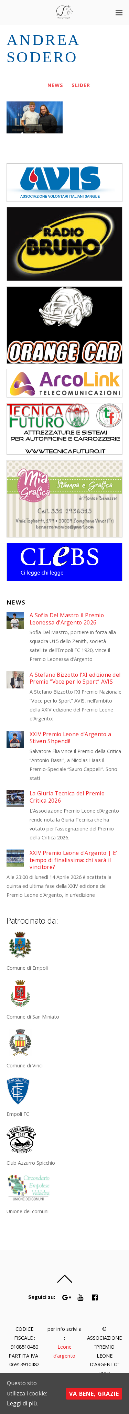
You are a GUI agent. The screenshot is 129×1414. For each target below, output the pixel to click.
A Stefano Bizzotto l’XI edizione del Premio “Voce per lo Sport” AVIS (75, 678)
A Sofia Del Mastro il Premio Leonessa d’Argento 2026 (67, 619)
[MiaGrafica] (65, 535)
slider (81, 85)
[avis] (65, 200)
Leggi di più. (22, 1403)
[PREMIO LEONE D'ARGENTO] (64, 15)
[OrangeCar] (65, 362)
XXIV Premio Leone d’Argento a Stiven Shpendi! (70, 738)
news (55, 85)
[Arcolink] (65, 395)
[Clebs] (65, 579)
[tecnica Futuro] (65, 452)
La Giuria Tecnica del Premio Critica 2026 (67, 797)
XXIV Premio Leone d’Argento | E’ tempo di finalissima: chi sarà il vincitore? (73, 860)
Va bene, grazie (94, 1393)
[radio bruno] (65, 279)
